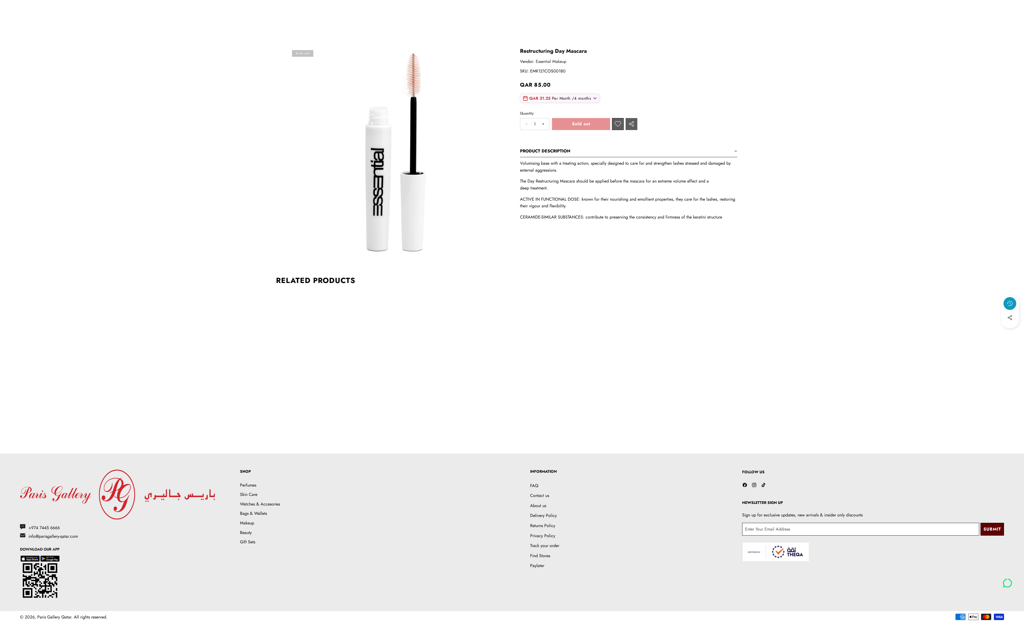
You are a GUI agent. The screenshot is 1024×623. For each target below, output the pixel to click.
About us (538, 506)
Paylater (537, 566)
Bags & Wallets (253, 513)
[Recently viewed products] (1009, 303)
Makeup (247, 523)
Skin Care (248, 494)
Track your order (544, 546)
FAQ (534, 486)
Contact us (539, 495)
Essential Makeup (551, 61)
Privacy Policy (542, 536)
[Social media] (1009, 317)
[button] (1010, 332)
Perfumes (248, 485)
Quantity (527, 113)
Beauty (246, 532)
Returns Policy (542, 526)
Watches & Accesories (260, 504)
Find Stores (540, 556)
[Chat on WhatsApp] (1007, 581)
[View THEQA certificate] (775, 552)
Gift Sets (247, 542)
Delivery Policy (543, 515)
